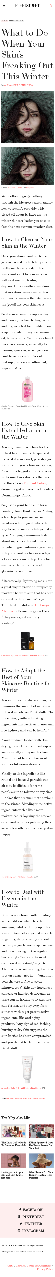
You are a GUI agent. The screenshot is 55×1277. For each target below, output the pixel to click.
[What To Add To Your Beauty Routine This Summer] (41, 1160)
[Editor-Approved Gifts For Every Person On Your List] (41, 1131)
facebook (33, 1209)
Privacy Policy (45, 1269)
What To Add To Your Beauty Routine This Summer (41, 1174)
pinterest (33, 1216)
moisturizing (29, 1098)
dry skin (10, 1098)
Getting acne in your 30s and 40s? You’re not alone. (12, 1174)
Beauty (5, 21)
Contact (20, 1265)
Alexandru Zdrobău (15, 188)
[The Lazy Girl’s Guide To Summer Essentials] (13, 1131)
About (10, 1265)
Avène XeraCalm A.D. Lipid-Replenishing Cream (21, 1088)
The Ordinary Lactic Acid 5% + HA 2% (17, 877)
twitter (33, 1223)
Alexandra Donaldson (18, 85)
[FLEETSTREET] (27, 6)
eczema (18, 1098)
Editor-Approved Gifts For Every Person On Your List (41, 1145)
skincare (40, 1098)
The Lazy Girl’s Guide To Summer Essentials (13, 1143)
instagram (33, 1230)
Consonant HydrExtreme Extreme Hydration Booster (22, 656)
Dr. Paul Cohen (35, 482)
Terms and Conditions (39, 1265)
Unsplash (30, 188)
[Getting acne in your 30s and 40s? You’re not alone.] (13, 1160)
